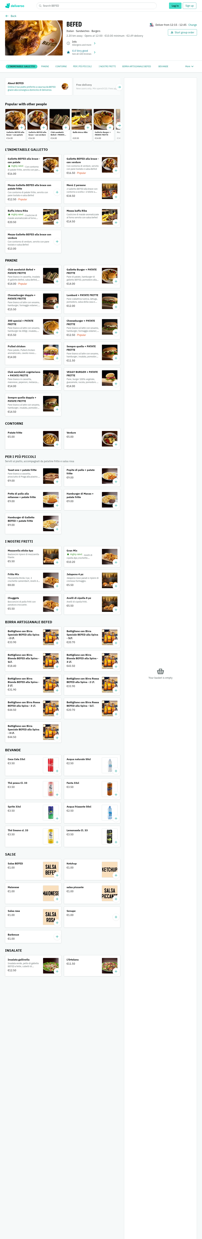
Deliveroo (14, 5)
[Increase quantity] (21, 127)
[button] (38, 86)
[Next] (119, 87)
